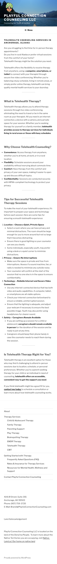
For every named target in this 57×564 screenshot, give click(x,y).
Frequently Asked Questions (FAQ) (23, 459)
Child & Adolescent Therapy (20, 420)
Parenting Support (16, 429)
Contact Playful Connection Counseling (22, 477)
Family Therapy (14, 425)
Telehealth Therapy (16, 446)
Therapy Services (12, 417)
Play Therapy (13, 433)
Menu (29, 30)
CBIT (9, 450)
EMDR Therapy (14, 441)
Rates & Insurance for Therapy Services (25, 463)
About (7, 411)
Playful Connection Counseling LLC (25, 18)
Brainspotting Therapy (17, 437)
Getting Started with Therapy (17, 456)
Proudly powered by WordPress (17, 558)
